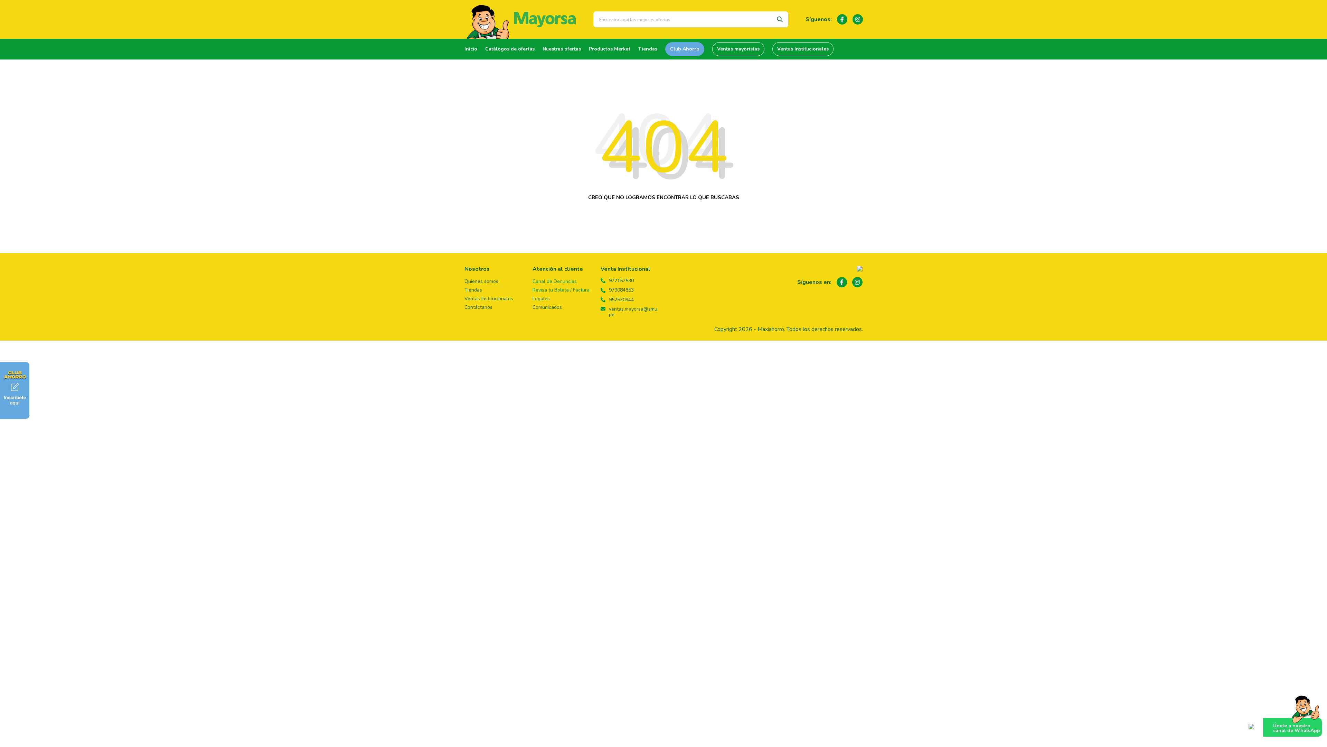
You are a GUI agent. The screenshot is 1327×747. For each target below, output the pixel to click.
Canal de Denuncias (555, 281)
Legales (541, 298)
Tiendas (647, 49)
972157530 (621, 281)
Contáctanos (478, 307)
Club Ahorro (684, 49)
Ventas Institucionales (803, 49)
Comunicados (547, 307)
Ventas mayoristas (738, 49)
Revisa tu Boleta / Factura (561, 290)
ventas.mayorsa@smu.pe (633, 311)
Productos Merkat (609, 49)
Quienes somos (481, 281)
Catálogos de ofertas (510, 49)
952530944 (621, 300)
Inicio (470, 49)
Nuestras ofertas (562, 49)
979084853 (621, 290)
